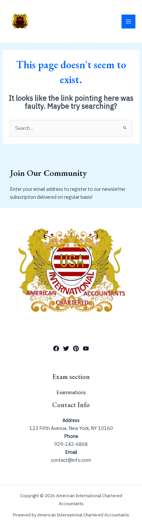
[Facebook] (56, 348)
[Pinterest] (76, 348)
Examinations (71, 392)
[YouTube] (86, 348)
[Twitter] (66, 348)
